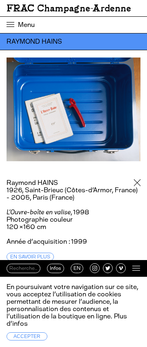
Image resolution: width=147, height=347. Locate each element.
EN (77, 268)
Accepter (26, 336)
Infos (55, 268)
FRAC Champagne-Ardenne (69, 8)
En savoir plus (30, 257)
